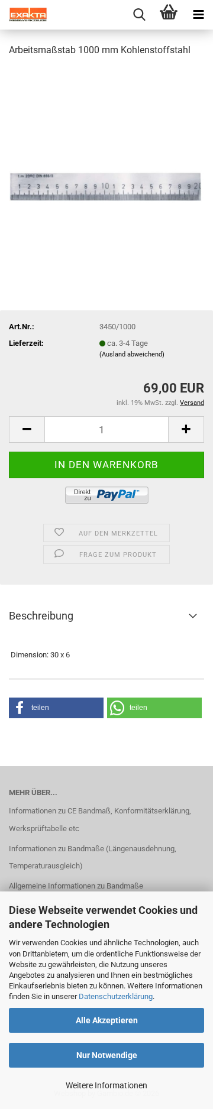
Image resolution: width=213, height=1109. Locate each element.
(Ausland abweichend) (131, 354)
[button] (26, 429)
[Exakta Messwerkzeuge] (23, 15)
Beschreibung (41, 615)
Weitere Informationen (106, 1085)
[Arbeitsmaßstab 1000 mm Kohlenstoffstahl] (106, 155)
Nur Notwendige (106, 1055)
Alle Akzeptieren (107, 1020)
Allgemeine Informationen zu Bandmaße (76, 885)
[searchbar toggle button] (139, 15)
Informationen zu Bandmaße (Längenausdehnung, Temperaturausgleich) (92, 857)
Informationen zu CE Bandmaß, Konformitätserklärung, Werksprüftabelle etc (100, 819)
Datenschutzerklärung (116, 996)
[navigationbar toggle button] (198, 15)
